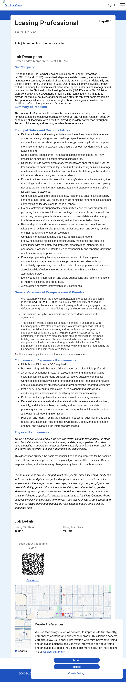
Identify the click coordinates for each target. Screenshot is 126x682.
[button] (63, 616)
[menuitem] (12, 5)
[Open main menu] (122, 5)
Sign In (112, 5)
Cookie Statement (54, 651)
